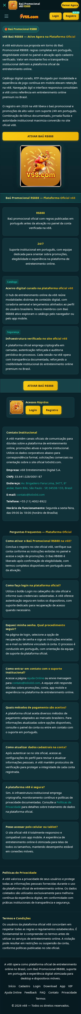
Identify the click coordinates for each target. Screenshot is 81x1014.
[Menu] (6, 16)
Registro (72, 15)
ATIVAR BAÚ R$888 (40, 136)
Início (12, 986)
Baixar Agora (70, 5)
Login (55, 16)
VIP (70, 986)
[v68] (16, 407)
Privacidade (69, 992)
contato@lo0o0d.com (31, 494)
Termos (40, 998)
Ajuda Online (35, 678)
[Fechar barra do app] (4, 5)
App (62, 986)
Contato (53, 992)
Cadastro (24, 986)
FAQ (42, 992)
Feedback (30, 992)
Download (50, 986)
